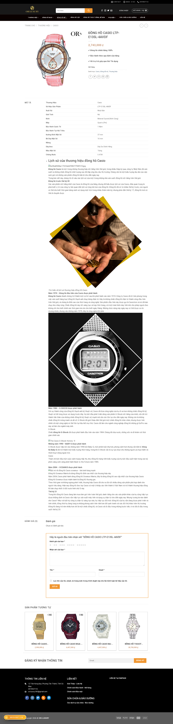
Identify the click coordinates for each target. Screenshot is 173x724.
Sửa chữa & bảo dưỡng (127, 17)
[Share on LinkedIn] (107, 77)
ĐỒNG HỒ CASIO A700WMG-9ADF (39, 644)
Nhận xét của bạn (57, 550)
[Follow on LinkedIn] (49, 698)
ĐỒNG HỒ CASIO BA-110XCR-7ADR (102, 644)
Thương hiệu (32, 17)
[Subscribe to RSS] (43, 698)
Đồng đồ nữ (104, 71)
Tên (52, 570)
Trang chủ (30, 25)
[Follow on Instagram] (105, 11)
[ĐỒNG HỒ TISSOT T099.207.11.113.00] (133, 626)
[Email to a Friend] (99, 77)
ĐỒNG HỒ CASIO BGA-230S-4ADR (70, 644)
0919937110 (33, 689)
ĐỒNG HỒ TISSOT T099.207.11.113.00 (133, 644)
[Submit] (89, 10)
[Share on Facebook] (90, 77)
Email (102, 570)
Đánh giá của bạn (57, 541)
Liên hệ (142, 17)
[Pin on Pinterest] (103, 77)
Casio (55, 25)
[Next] (147, 632)
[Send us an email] (111, 11)
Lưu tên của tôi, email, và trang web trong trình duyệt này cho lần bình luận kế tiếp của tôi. (90, 581)
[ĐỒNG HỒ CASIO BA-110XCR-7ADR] (102, 626)
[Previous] (25, 632)
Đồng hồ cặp (75, 17)
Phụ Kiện (111, 17)
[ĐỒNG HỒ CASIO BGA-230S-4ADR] (70, 626)
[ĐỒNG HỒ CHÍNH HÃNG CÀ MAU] (32, 9)
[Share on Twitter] (95, 77)
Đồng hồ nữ (61, 17)
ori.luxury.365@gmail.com (37, 692)
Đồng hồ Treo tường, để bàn (94, 17)
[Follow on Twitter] (108, 11)
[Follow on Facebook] (102, 11)
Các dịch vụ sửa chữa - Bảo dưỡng (80, 703)
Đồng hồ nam (47, 17)
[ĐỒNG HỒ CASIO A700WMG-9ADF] (39, 626)
